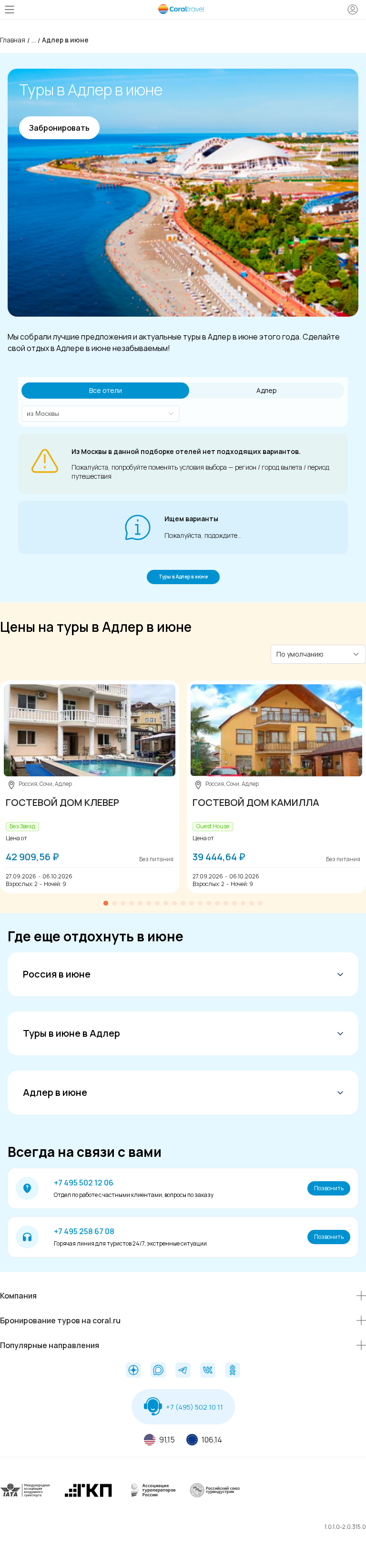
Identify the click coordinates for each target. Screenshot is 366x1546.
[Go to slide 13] (208, 903)
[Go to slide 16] (234, 903)
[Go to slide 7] (157, 903)
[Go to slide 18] (251, 903)
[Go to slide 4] (131, 903)
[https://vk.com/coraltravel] (207, 1371)
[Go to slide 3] (123, 903)
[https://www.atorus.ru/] (151, 1497)
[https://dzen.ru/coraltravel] (133, 1371)
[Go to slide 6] (148, 903)
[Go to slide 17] (243, 903)
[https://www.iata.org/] (25, 1497)
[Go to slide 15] (226, 903)
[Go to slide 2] (114, 903)
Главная (12, 39)
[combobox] (95, 414)
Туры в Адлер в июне (183, 577)
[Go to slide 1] (105, 903)
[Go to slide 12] (200, 903)
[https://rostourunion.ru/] (214, 1497)
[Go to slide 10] (183, 903)
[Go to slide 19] (260, 903)
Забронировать (59, 128)
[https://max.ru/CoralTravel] (158, 1371)
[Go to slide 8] (165, 903)
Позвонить (329, 1188)
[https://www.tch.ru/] (88, 1497)
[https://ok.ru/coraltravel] (232, 1371)
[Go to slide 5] (140, 903)
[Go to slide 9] (174, 903)
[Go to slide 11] (191, 903)
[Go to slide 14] (217, 903)
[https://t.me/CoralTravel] (183, 1371)
